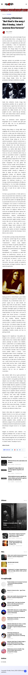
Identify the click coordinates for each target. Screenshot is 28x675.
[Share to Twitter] (12, 449)
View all (25, 457)
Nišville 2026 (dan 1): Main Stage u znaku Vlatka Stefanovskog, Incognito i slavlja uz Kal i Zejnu (16, 643)
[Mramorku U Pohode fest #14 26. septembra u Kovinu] (3, 619)
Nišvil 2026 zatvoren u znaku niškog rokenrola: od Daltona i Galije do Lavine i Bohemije (16, 611)
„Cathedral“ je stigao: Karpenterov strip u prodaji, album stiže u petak (17, 570)
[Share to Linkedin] (17, 449)
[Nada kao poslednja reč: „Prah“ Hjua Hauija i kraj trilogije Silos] (5, 543)
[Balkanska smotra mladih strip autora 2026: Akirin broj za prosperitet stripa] (3, 651)
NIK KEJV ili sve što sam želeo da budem (17, 461)
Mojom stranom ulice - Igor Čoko (12, 524)
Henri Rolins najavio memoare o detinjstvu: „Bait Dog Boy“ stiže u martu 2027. (17, 535)
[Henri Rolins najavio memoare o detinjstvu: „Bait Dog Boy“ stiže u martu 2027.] (5, 536)
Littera (5, 520)
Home (4, 14)
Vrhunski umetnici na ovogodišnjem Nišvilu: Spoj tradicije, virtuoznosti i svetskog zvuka (16, 635)
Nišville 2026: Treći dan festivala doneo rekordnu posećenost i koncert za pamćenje (16, 604)
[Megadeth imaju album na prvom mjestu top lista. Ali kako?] (4, 470)
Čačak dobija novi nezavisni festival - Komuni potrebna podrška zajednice (17, 583)
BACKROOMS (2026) (13, 562)
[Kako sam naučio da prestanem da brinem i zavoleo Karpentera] (4, 557)
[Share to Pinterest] (14, 449)
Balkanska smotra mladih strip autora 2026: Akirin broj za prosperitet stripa (15, 650)
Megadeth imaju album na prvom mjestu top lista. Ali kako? (16, 469)
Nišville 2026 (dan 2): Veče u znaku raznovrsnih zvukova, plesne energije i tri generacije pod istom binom (16, 626)
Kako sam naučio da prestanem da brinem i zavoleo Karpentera (17, 556)
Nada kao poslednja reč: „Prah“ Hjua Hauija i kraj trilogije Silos (15, 543)
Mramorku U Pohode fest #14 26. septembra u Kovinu (16, 618)
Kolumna (9, 14)
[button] (22, 450)
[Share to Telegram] (19, 449)
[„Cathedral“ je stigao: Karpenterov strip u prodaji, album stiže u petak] (4, 571)
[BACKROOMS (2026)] (4, 564)
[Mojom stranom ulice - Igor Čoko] (14, 516)
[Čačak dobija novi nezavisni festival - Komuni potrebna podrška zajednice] (3, 584)
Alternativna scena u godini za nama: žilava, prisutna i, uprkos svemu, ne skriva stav (17, 478)
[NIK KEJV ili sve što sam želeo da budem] (4, 463)
